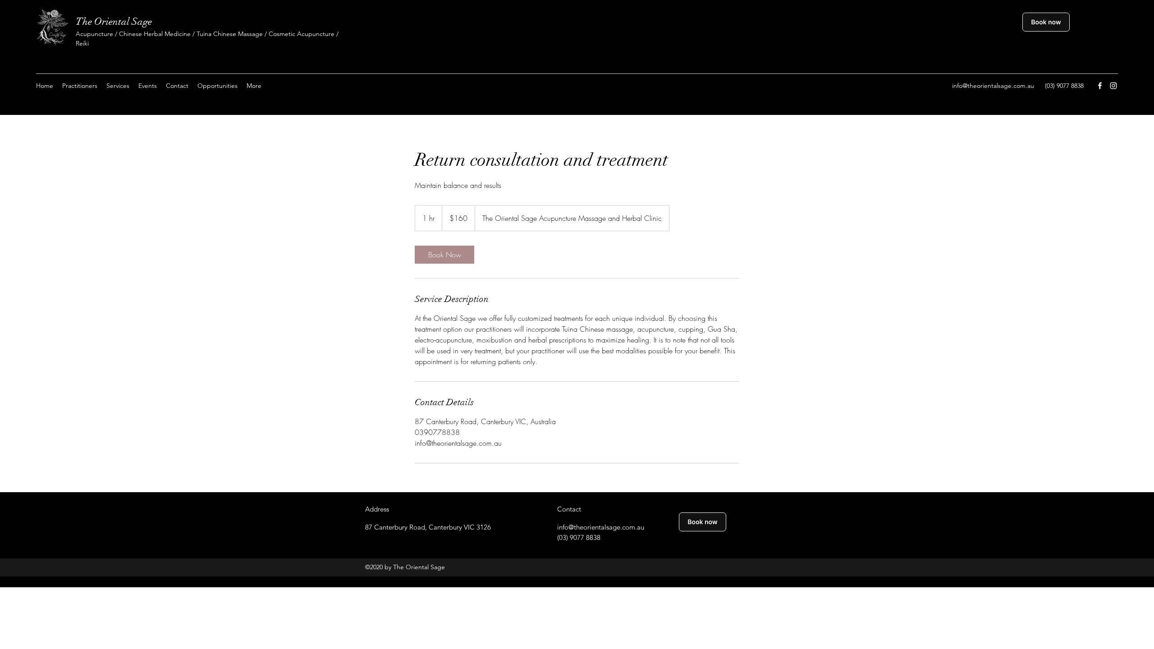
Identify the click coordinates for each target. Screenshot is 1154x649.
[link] (444, 255)
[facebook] (1099, 85)
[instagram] (1113, 85)
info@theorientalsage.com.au (993, 86)
